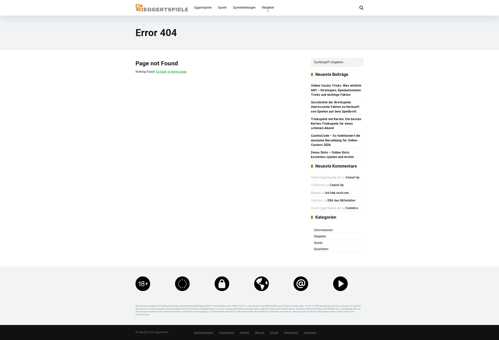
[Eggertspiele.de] (161, 6)
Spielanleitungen (244, 7)
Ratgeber (268, 7)
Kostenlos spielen (203, 332)
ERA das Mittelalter (341, 200)
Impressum (310, 332)
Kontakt (274, 332)
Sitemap (244, 332)
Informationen (323, 230)
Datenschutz (291, 332)
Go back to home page (171, 72)
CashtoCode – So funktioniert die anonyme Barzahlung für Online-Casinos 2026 (335, 140)
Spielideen (321, 249)
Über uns (259, 332)
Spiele (222, 7)
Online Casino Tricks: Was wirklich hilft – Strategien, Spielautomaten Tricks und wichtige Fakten (336, 90)
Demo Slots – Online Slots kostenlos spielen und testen (332, 155)
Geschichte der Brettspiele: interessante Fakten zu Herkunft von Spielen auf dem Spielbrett (335, 106)
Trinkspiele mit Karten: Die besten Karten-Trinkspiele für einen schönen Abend (336, 123)
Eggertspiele (203, 7)
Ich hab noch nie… (338, 193)
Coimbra (351, 208)
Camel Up (352, 177)
